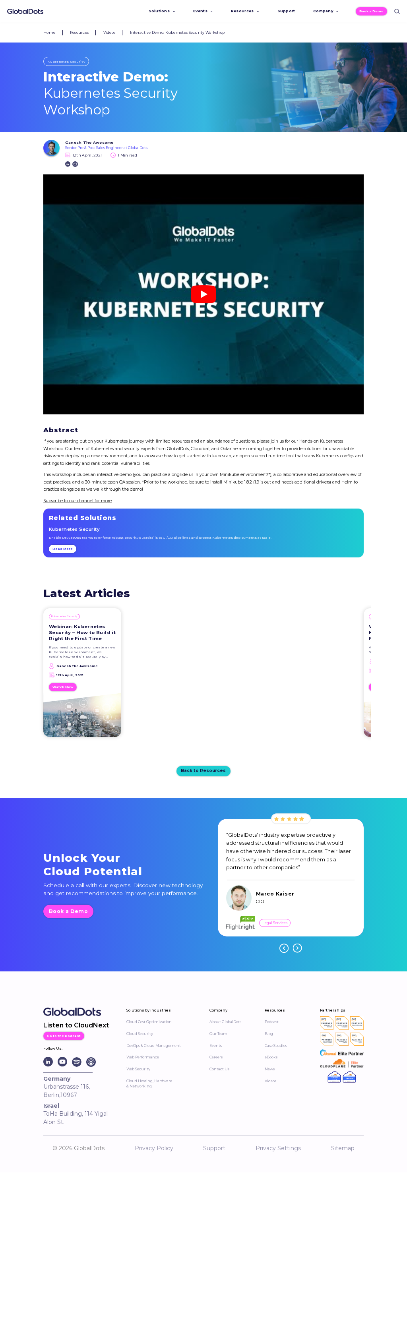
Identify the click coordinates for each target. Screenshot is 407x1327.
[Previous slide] (284, 948)
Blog (269, 1033)
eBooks (271, 1057)
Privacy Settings (278, 1148)
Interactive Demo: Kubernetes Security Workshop (177, 32)
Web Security (138, 1069)
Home (49, 32)
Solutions (159, 11)
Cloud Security (139, 1033)
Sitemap (343, 1148)
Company (323, 11)
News (270, 1069)
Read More (62, 549)
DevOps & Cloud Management (153, 1045)
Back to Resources (203, 770)
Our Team (218, 1033)
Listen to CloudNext (76, 1025)
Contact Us (219, 1069)
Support (286, 11)
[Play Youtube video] (203, 294)
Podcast (272, 1021)
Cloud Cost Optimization (149, 1021)
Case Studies (276, 1045)
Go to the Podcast (64, 1036)
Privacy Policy (154, 1148)
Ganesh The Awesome (89, 142)
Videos (109, 32)
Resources (242, 11)
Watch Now (62, 687)
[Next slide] (297, 948)
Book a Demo (371, 11)
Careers (216, 1057)
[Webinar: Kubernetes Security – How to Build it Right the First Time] (82, 717)
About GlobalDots (225, 1021)
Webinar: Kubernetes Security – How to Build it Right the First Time (82, 632)
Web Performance (142, 1057)
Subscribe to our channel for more (77, 500)
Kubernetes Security (66, 62)
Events (200, 11)
